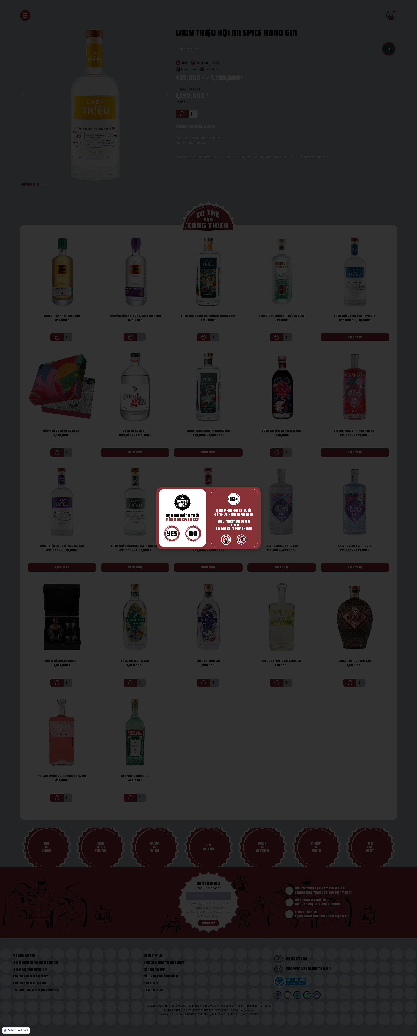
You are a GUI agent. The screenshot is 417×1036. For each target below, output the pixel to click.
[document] (208, 518)
